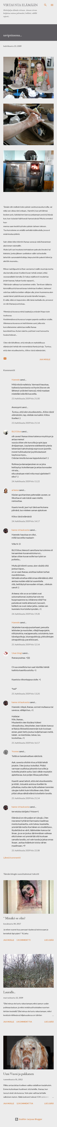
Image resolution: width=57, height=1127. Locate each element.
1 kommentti (23, 940)
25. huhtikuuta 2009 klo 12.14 (26, 644)
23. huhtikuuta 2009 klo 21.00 (26, 398)
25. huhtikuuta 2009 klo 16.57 (26, 742)
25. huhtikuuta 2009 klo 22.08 (26, 850)
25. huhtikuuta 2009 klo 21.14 (26, 798)
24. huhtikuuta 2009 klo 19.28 (26, 613)
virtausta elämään (20, 5)
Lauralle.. (9, 992)
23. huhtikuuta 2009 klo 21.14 (26, 422)
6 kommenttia (24, 1021)
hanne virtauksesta (20, 530)
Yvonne (15, 751)
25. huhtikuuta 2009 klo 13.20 (26, 693)
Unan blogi (17, 653)
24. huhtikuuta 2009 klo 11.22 (26, 481)
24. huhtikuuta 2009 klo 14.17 (26, 521)
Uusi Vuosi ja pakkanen (18, 1074)
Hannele (16, 379)
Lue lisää (49, 940)
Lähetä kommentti (12, 857)
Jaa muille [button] (45, 359)
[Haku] (45, 5)
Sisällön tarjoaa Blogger (30, 1119)
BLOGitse (16, 431)
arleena (15, 490)
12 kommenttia (24, 1103)
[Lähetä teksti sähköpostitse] (5, 359)
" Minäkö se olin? (14, 918)
